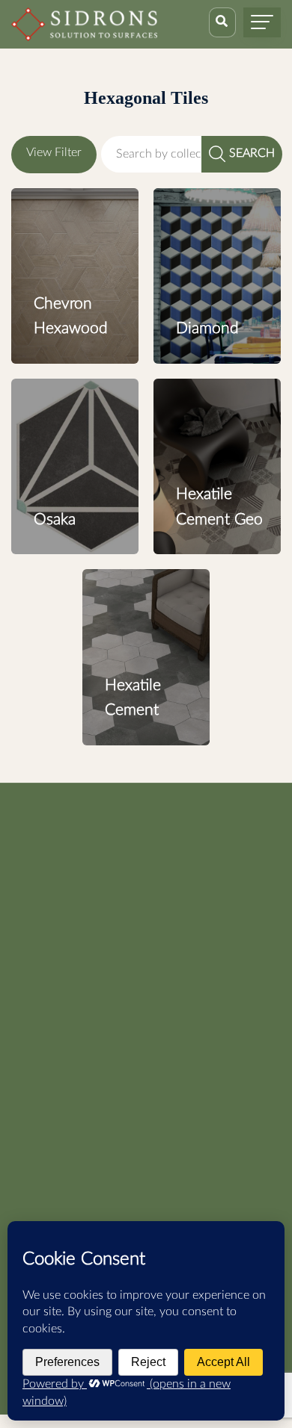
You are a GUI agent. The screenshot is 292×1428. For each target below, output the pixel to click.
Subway (31, 1048)
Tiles (23, 1002)
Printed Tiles (43, 955)
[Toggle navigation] (262, 22)
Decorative (39, 909)
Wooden (33, 978)
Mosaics (33, 932)
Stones (28, 1025)
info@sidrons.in (230, 1113)
